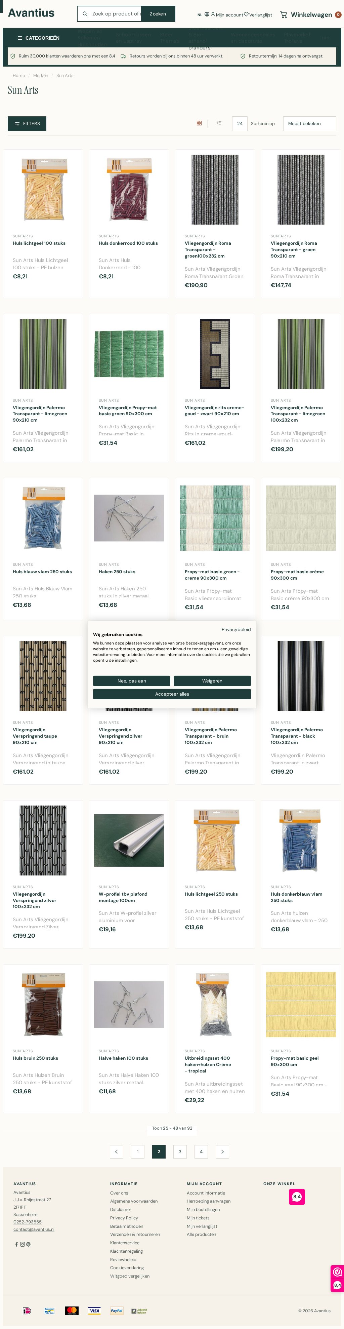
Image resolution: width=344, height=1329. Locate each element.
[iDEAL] (26, 1311)
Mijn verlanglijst (202, 1226)
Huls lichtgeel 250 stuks (211, 894)
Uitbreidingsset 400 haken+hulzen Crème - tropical (208, 1064)
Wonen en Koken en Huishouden (92, 38)
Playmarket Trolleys (297, 38)
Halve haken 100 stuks (123, 1058)
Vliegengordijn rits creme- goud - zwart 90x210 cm (214, 411)
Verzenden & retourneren (135, 1234)
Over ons (119, 1193)
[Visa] (94, 1311)
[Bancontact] (49, 1311)
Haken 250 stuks (117, 572)
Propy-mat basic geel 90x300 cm (295, 1061)
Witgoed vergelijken (129, 1276)
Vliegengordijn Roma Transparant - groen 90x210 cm (294, 249)
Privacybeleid (236, 629)
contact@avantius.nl (33, 1229)
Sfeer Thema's (170, 38)
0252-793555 (27, 1222)
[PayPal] (117, 1311)
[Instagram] (22, 1245)
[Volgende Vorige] (222, 1152)
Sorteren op (263, 123)
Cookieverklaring (127, 1268)
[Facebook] (16, 1245)
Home (19, 75)
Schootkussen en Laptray (133, 38)
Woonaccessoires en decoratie (253, 38)
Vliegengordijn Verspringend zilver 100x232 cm (34, 900)
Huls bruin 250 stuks (35, 1058)
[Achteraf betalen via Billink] (139, 1311)
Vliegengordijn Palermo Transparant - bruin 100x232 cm (211, 736)
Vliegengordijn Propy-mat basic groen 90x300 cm (128, 411)
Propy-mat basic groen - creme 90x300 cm (212, 575)
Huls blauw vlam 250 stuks (42, 572)
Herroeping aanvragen (208, 1201)
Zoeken (158, 14)
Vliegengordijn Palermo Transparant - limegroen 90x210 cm (40, 414)
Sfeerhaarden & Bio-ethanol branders (205, 38)
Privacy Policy (124, 1218)
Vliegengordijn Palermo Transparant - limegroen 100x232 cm (298, 414)
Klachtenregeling (126, 1251)
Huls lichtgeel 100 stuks (39, 243)
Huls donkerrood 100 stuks (128, 243)
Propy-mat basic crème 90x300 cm (297, 575)
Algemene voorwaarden (134, 1201)
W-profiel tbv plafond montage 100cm (123, 897)
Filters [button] (31, 123)
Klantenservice (124, 1243)
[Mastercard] (71, 1311)
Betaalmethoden (126, 1226)
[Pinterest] (29, 1245)
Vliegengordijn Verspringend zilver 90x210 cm (120, 736)
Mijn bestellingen (203, 1209)
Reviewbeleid (123, 1259)
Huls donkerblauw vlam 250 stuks (296, 897)
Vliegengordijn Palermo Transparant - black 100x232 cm (297, 736)
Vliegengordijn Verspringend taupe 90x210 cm (35, 736)
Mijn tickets (198, 1218)
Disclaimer (120, 1209)
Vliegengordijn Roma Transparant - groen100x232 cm (208, 249)
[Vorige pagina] (116, 1152)
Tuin (324, 37)
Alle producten (201, 1234)
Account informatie (206, 1193)
